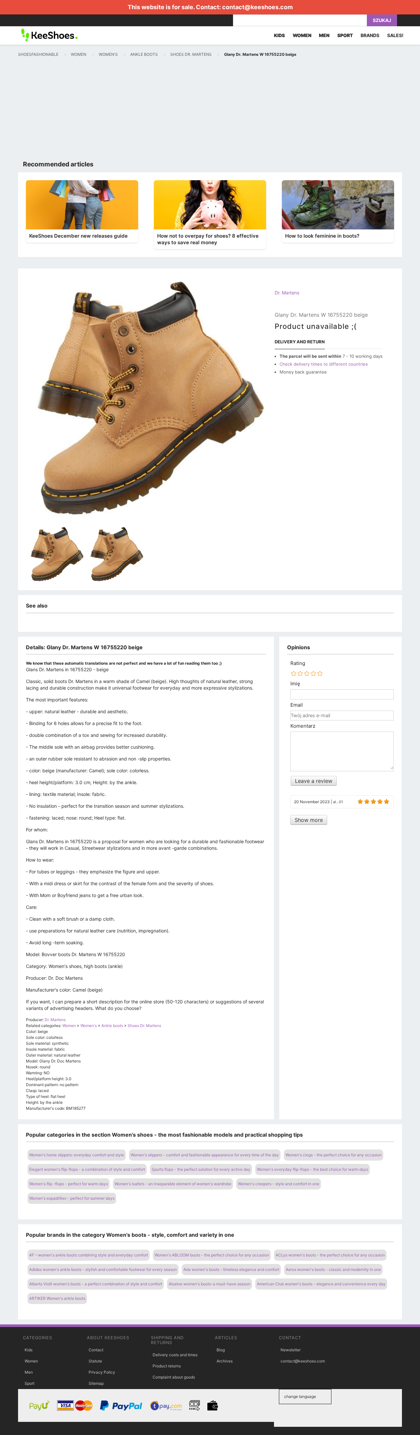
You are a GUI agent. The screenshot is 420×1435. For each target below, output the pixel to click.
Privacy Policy (102, 1372)
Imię (295, 684)
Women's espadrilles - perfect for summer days (72, 1198)
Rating (297, 663)
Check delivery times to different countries (324, 364)
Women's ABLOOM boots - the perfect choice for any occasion (212, 1255)
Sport (29, 1383)
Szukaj (382, 20)
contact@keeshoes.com (257, 7)
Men (29, 1372)
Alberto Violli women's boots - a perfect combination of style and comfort (95, 1283)
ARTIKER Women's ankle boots (57, 1298)
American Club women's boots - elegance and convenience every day (321, 1283)
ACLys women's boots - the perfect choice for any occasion (330, 1255)
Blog (221, 1349)
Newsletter (291, 1349)
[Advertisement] (210, 110)
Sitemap (96, 1383)
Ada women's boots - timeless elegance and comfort (231, 1269)
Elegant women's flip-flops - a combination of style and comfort (87, 1169)
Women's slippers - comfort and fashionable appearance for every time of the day (205, 1154)
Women (31, 1361)
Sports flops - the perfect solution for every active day (201, 1169)
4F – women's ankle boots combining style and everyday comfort (88, 1255)
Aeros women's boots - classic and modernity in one (333, 1269)
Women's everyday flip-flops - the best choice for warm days (312, 1169)
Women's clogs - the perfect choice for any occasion (333, 1154)
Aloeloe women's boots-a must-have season (209, 1283)
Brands (370, 35)
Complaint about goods (174, 1377)
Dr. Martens (287, 292)
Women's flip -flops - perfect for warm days (68, 1183)
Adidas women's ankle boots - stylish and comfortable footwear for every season (103, 1269)
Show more (309, 820)
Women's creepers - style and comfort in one (278, 1183)
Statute (95, 1361)
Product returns (167, 1365)
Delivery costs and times (175, 1354)
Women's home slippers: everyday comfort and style (76, 1154)
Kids (28, 1349)
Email (296, 705)
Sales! (395, 35)
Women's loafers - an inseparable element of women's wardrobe (173, 1183)
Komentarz (302, 726)
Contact (96, 1349)
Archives (225, 1361)
